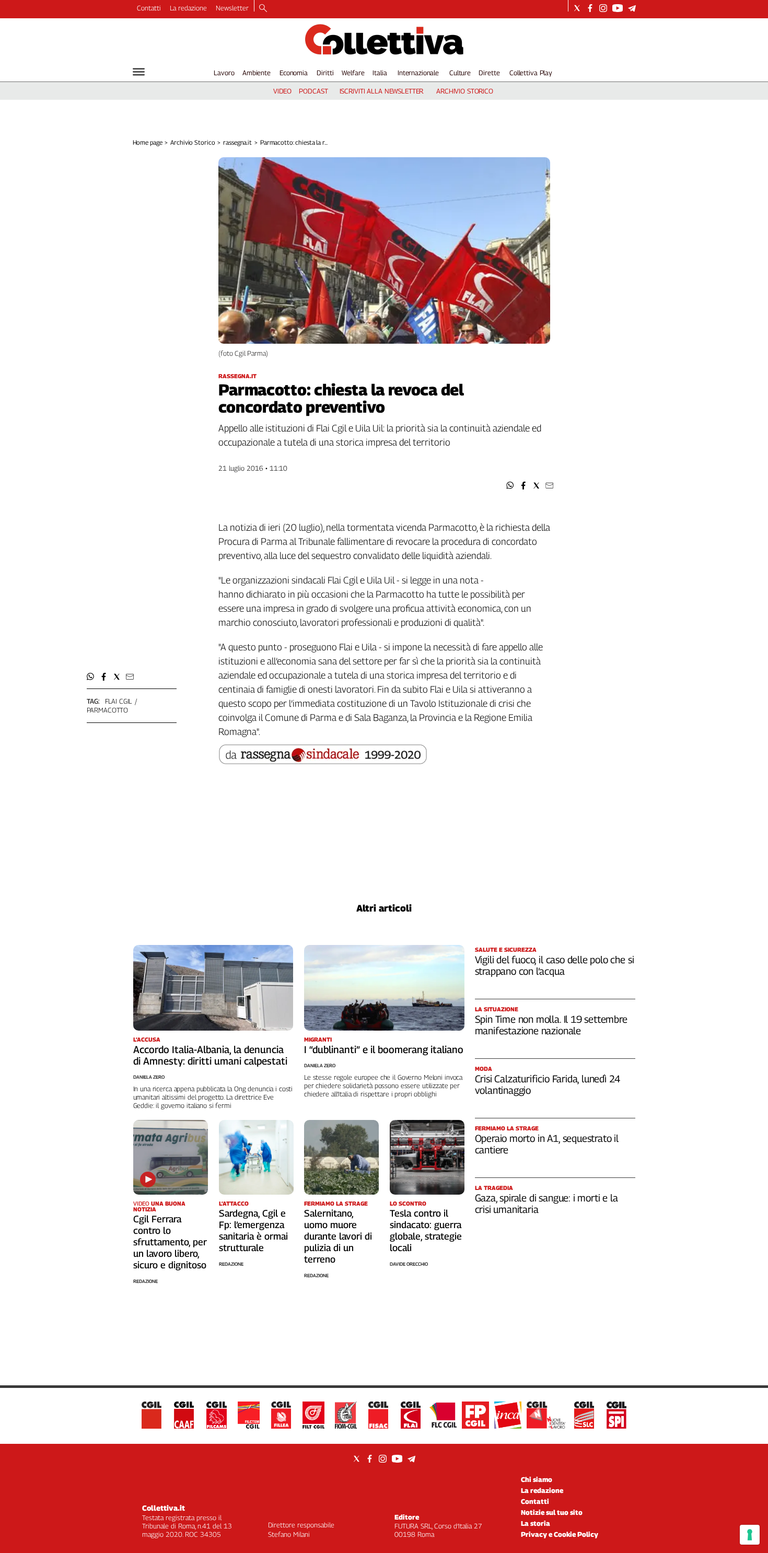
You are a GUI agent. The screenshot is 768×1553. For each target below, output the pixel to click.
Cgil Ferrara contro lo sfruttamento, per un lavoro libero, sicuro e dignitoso (170, 1241)
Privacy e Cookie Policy (559, 1534)
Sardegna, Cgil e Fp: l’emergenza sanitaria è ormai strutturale (253, 1230)
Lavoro (224, 72)
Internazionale (418, 72)
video (282, 91)
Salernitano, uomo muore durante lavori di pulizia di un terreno (338, 1236)
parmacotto (108, 710)
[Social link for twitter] (577, 8)
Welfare (353, 72)
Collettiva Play (530, 72)
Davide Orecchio (409, 1264)
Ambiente (256, 72)
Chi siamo (536, 1479)
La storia (535, 1523)
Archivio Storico (192, 142)
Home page (147, 142)
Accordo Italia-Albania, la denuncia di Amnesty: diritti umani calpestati (210, 1055)
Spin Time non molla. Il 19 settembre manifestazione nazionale (551, 1024)
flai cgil (118, 701)
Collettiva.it (163, 1507)
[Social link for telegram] (632, 8)
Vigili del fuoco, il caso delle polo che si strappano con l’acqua (554, 965)
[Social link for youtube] (617, 8)
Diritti (325, 72)
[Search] (263, 9)
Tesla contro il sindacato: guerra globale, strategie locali (426, 1230)
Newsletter (232, 8)
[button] (510, 485)
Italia (380, 72)
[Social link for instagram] (603, 8)
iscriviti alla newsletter (382, 91)
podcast (313, 91)
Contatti (149, 8)
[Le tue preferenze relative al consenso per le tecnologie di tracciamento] (750, 1535)
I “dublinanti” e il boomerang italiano (383, 1049)
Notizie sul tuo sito (552, 1512)
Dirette (489, 72)
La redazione (188, 8)
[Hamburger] (139, 72)
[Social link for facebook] (590, 8)
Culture (460, 72)
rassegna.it (237, 142)
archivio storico (464, 91)
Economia (294, 72)
